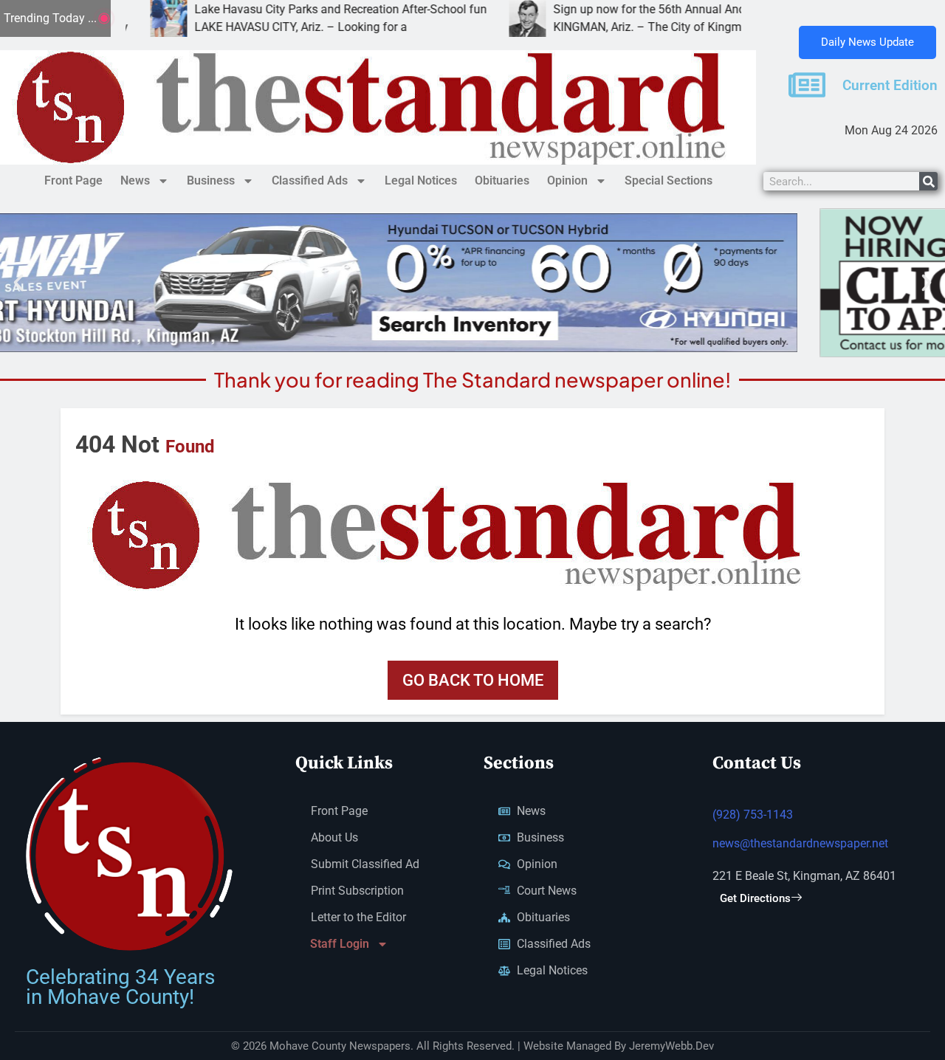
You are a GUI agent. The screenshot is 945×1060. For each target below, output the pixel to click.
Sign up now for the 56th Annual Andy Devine (621, 9)
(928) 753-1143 (752, 815)
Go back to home (472, 680)
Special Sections (668, 180)
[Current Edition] (806, 84)
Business (211, 180)
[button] (18, 283)
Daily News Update (867, 42)
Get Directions (755, 898)
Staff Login (339, 944)
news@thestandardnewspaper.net (800, 843)
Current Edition (890, 86)
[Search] (928, 181)
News (135, 180)
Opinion (567, 180)
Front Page (73, 180)
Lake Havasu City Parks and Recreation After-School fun (290, 9)
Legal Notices (421, 180)
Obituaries (502, 180)
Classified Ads (310, 180)
